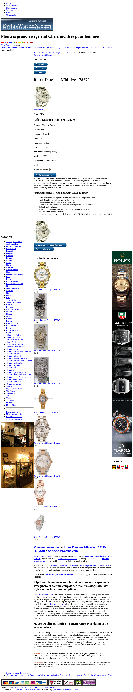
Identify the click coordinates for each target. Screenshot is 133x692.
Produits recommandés (44, 47)
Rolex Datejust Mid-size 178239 (47, 443)
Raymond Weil (12, 330)
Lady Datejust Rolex (15, 344)
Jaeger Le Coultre (13, 302)
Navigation (59, 47)
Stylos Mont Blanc (14, 389)
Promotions (13, 47)
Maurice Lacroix (13, 309)
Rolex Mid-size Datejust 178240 (47, 320)
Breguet (9, 251)
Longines (10, 307)
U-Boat (9, 403)
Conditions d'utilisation (39, 675)
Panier (8, 12)
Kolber (9, 305)
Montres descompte (47, 547)
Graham (9, 291)
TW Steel (10, 400)
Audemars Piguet (13, 244)
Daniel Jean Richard (14, 274)
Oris (8, 316)
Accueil (9, 3)
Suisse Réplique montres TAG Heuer (94, 565)
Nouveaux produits (26, 47)
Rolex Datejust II (13, 356)
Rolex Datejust (12, 354)
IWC (8, 298)
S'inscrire (106, 47)
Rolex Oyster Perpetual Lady (18, 377)
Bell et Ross (11, 248)
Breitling (9, 253)
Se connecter (11, 10)
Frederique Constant (14, 284)
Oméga (9, 314)
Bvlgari (9, 258)
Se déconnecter (12, 5)
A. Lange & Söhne (14, 241)
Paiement (69, 47)
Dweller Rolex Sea (14, 340)
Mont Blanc (11, 312)
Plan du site (88, 675)
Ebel (8, 277)
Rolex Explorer (13, 365)
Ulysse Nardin (12, 405)
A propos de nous (81, 47)
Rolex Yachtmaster (14, 384)
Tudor (8, 398)
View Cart (5, 45)
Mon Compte (11, 8)
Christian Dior (12, 270)
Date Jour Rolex (13, 335)
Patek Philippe (12, 323)
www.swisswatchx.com (63, 550)
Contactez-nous (95, 47)
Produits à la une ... (14, 416)
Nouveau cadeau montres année (64, 565)
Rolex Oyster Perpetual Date (18, 375)
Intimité (80, 675)
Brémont (9, 256)
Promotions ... (12, 412)
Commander (11, 15)
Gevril (8, 286)
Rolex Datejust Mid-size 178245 (47, 506)
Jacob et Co (11, 300)
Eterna (9, 279)
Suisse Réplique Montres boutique (59, 574)
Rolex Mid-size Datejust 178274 (47, 351)
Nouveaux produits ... (15, 414)
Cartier (9, 260)
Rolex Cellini (12, 349)
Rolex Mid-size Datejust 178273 (47, 289)
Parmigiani (10, 321)
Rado (8, 328)
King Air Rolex (13, 342)
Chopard (9, 267)
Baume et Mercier (13, 246)
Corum (9, 272)
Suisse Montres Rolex (57, 604)
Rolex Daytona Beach (15, 363)
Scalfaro (9, 386)
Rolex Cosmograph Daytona (18, 351)
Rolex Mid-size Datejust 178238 (47, 412)
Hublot (9, 295)
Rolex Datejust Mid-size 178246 (47, 537)
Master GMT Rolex (15, 347)
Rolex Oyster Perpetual (16, 372)
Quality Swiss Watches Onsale (28, 690)
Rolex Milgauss (13, 370)
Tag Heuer (10, 391)
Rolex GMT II (12, 368)
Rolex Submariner (14, 382)
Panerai (9, 319)
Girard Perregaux (13, 288)
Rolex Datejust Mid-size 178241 (47, 476)
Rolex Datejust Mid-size (59, 52)
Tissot (8, 396)
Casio (8, 263)
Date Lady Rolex (13, 337)
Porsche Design (12, 326)
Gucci (8, 293)
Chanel (9, 265)
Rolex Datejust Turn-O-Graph (19, 361)
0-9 (52, 687)
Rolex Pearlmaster (14, 379)
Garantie (114, 47)
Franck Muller (12, 281)
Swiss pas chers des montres (17, 673)
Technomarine (12, 393)
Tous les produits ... (14, 419)
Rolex (44, 52)
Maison (4, 47)
